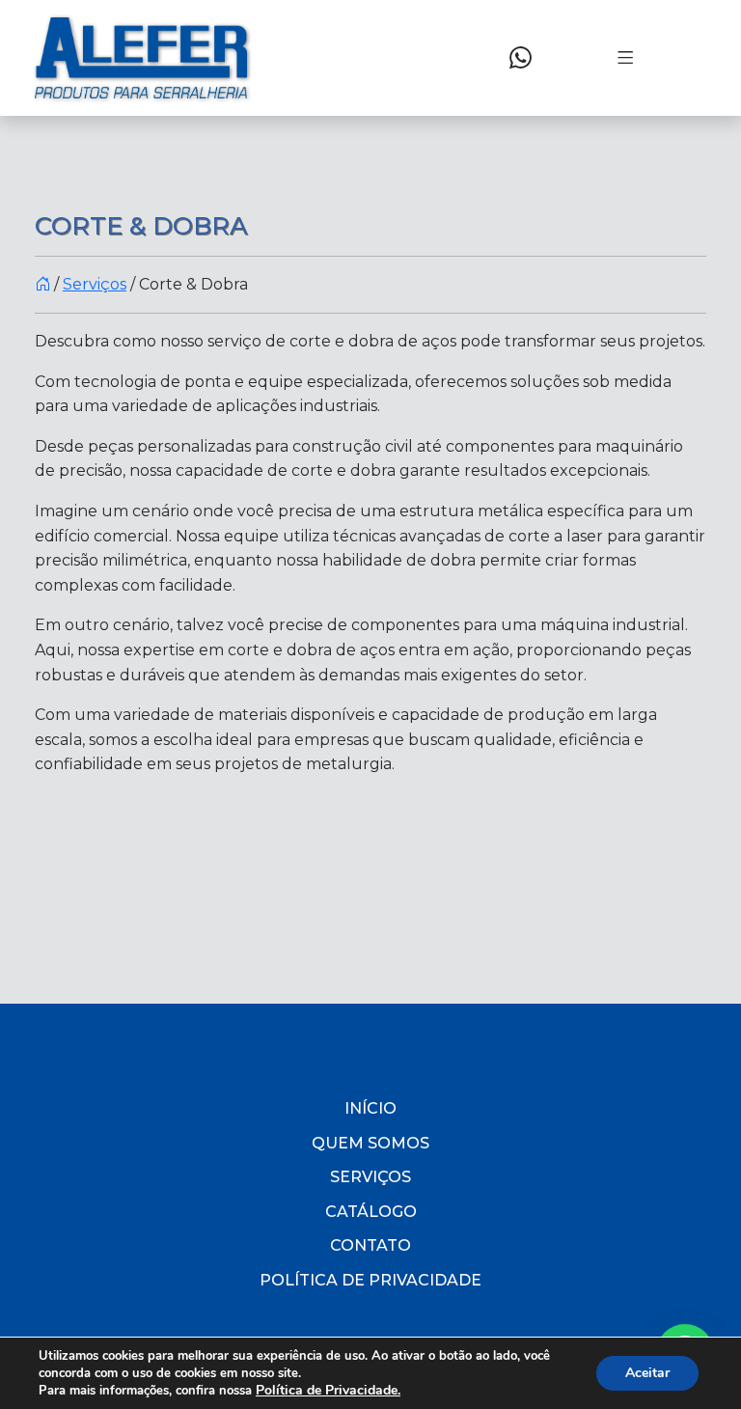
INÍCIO (370, 1108)
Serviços (94, 284)
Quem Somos (370, 1143)
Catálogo (371, 1211)
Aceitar (647, 1373)
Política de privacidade (370, 1280)
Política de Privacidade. (328, 1390)
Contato (370, 1245)
